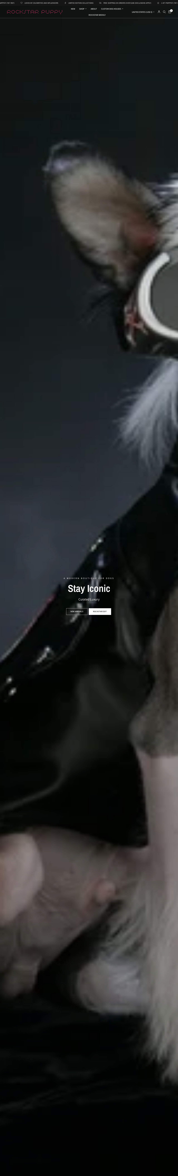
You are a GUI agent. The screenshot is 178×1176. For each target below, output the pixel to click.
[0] (169, 12)
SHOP (81, 8)
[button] (76, 611)
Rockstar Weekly (97, 15)
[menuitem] (73, 9)
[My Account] (159, 12)
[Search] (164, 12)
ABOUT (94, 8)
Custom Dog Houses (111, 8)
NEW (73, 8)
